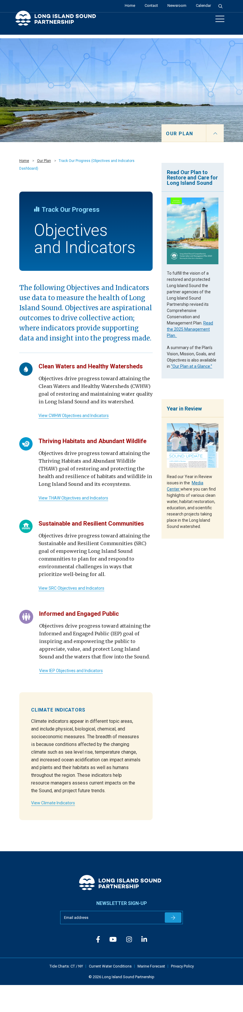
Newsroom (176, 5)
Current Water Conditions (110, 966)
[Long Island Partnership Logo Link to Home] (58, 21)
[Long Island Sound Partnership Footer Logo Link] (121, 882)
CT (73, 966)
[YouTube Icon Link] (113, 939)
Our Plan (44, 161)
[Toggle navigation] (220, 19)
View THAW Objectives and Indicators (73, 498)
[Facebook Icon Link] (98, 939)
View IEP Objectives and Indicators (71, 670)
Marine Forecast (151, 966)
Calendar (203, 5)
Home (130, 5)
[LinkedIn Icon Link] (144, 939)
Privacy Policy (182, 966)
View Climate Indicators (53, 803)
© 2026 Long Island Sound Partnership (121, 977)
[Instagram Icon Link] (129, 939)
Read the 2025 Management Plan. (190, 329)
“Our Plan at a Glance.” (191, 366)
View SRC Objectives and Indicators (71, 588)
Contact (151, 5)
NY (80, 966)
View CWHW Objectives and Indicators (74, 415)
